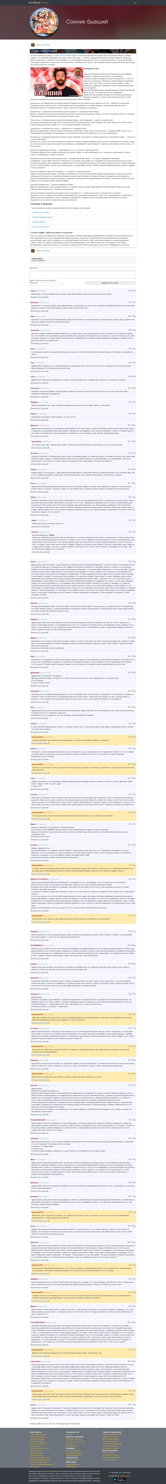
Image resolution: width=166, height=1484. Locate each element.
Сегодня (45, 3)
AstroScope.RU (124, 1476)
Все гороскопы (108, 1453)
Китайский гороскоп (74, 1439)
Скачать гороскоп (110, 1460)
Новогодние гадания (110, 1441)
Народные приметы (73, 1455)
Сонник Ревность (39, 222)
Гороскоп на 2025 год (38, 1444)
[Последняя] (75, 1424)
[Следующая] (64, 1424)
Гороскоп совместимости (40, 1448)
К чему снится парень (40, 212)
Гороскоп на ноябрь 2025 (39, 1457)
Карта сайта (34, 1467)
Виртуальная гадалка (111, 1439)
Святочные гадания (110, 1446)
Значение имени (72, 1460)
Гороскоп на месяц (37, 1441)
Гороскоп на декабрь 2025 (40, 1460)
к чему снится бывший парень (65, 55)
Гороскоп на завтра (37, 1437)
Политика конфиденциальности (42, 1464)
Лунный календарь (73, 1450)
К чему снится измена (40, 227)
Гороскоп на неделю (37, 1439)
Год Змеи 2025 (72, 1446)
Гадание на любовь (110, 1437)
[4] (50, 1424)
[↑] (130, 291)
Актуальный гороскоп (111, 1455)
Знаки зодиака (35, 1446)
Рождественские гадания (112, 1444)
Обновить (33, 285)
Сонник (69, 1434)
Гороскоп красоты (37, 1450)
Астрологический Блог (111, 1457)
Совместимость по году (75, 1441)
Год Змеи (69, 1444)
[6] (57, 1424)
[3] (46, 1424)
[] (35, 297)
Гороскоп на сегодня (38, 1434)
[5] (54, 1424)
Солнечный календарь (74, 1453)
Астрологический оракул (112, 1434)
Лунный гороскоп (36, 1455)
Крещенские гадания (111, 1448)
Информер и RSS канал (38, 1462)
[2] (43, 1424)
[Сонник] (44, 22)
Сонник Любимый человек (42, 217)
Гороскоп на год (36, 1453)
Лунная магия (71, 1467)
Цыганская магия (72, 1464)
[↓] (134, 291)
